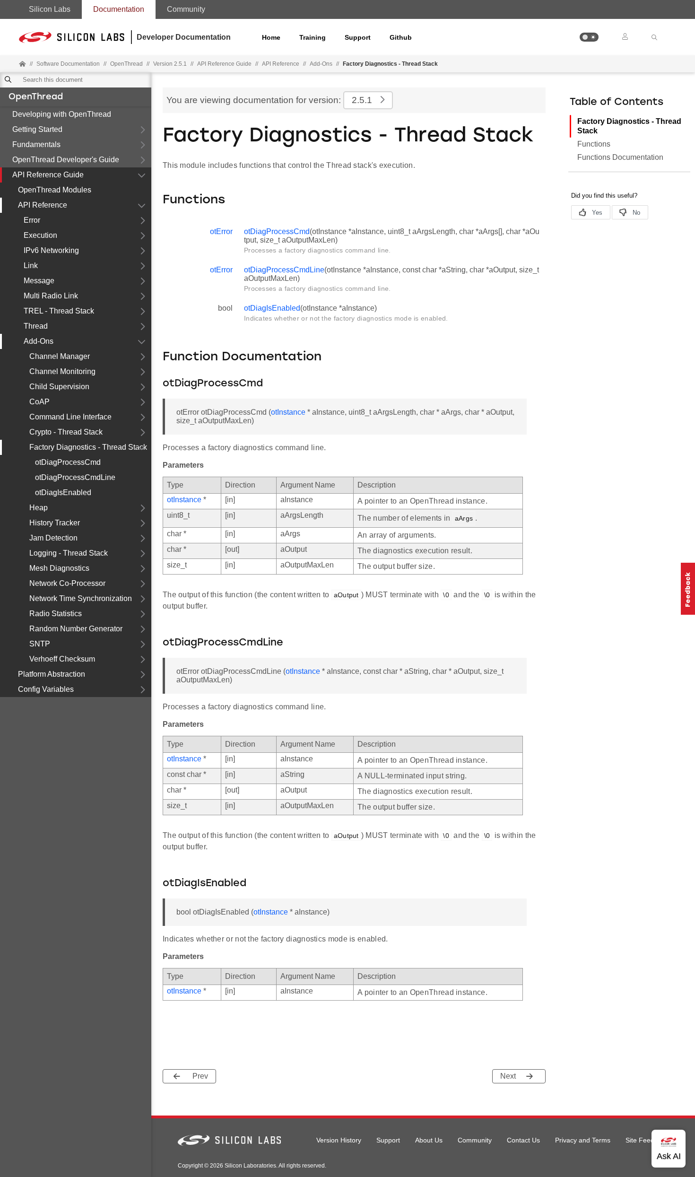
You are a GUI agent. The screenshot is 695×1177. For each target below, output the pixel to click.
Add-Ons (321, 64)
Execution (40, 235)
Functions (593, 144)
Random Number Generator (75, 629)
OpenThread (36, 97)
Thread (36, 326)
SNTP (39, 644)
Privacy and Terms (582, 1140)
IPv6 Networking (51, 250)
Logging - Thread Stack (68, 553)
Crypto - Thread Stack (66, 432)
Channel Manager (59, 356)
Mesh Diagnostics (59, 568)
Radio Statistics (55, 614)
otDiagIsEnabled (63, 492)
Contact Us (523, 1140)
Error (32, 220)
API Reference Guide (48, 175)
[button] (589, 37)
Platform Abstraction (51, 674)
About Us (429, 1140)
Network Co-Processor (67, 583)
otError (221, 231)
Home (271, 37)
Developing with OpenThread (61, 114)
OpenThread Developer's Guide (65, 160)
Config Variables (46, 689)
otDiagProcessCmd (68, 462)
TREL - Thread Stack (59, 311)
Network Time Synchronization (80, 598)
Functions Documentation (620, 157)
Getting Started (37, 129)
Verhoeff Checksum (62, 659)
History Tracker (54, 523)
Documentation (118, 9)
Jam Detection (53, 538)
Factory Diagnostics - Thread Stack (88, 447)
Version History (338, 1140)
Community (186, 9)
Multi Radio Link (51, 296)
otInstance (288, 412)
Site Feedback (647, 1140)
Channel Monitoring (62, 371)
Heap (38, 508)
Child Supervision (59, 387)
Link (31, 266)
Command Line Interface (70, 417)
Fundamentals (36, 144)
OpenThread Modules (54, 190)
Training (312, 37)
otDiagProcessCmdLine (75, 477)
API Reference (280, 64)
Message (39, 281)
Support (358, 37)
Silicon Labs (49, 9)
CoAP (39, 402)
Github (401, 37)
